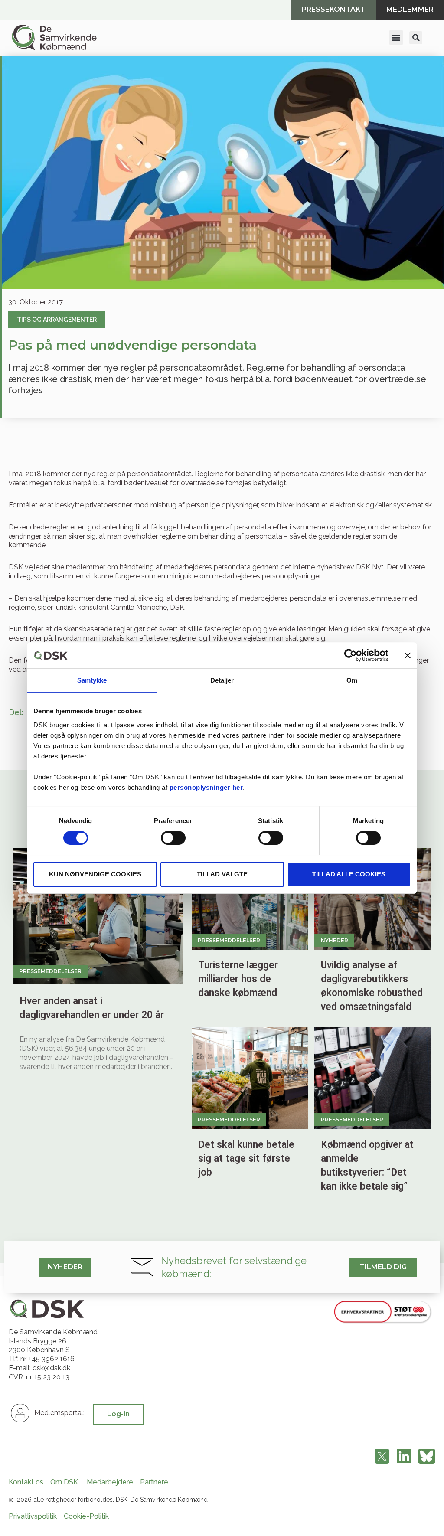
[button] (396, 37)
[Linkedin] (404, 1457)
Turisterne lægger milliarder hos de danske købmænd (238, 979)
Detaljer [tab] (222, 680)
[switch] (173, 838)
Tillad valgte (222, 874)
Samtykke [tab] (92, 680)
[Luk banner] (408, 655)
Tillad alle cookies (348, 874)
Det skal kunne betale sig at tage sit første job (246, 1158)
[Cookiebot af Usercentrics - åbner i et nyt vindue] (350, 655)
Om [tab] (351, 680)
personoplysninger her (206, 787)
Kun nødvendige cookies (95, 874)
